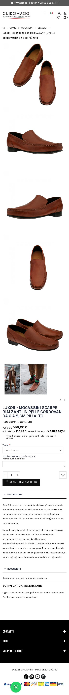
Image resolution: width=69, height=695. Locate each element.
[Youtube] (37, 677)
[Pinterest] (43, 677)
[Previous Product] (60, 400)
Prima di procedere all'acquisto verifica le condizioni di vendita (31, 437)
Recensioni (14, 568)
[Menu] (43, 13)
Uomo (13, 27)
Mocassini (27, 27)
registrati (32, 597)
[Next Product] (64, 400)
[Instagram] (31, 677)
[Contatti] (58, 2)
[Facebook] (26, 677)
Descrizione (14, 494)
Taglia (6, 445)
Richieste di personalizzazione (19, 456)
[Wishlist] (58, 17)
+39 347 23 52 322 (40, 2)
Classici (42, 27)
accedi (19, 597)
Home (4, 27)
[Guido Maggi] (15, 15)
